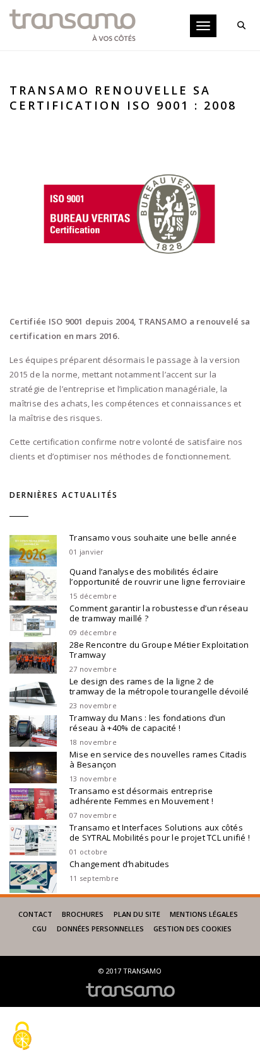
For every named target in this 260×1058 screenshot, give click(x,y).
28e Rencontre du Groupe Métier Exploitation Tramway (159, 650)
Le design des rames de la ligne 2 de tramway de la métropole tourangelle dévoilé (159, 686)
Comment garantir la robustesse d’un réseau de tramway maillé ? (158, 613)
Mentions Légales (204, 914)
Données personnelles (100, 928)
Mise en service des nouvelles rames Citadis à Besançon (158, 759)
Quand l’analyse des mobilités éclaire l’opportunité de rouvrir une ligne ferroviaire (157, 576)
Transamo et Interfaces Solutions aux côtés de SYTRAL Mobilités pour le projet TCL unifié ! (159, 832)
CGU (39, 928)
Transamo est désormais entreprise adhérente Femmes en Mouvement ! (141, 796)
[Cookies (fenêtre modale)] (22, 1036)
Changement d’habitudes (119, 864)
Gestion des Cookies (192, 928)
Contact (35, 914)
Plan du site (137, 914)
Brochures (82, 914)
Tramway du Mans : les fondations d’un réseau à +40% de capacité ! (147, 723)
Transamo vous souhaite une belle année (153, 537)
